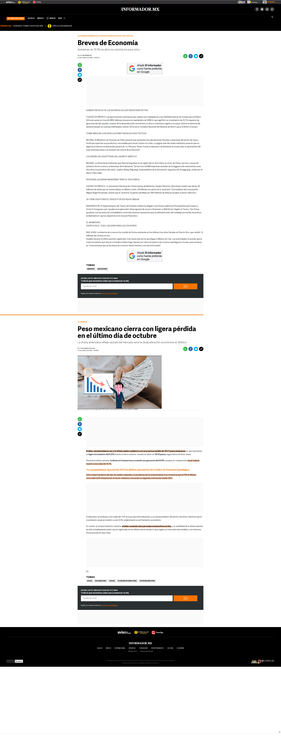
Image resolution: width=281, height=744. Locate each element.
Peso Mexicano (100, 580)
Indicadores (102, 268)
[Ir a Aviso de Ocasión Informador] (10, 1)
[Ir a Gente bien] (157, 630)
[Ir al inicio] (33, 9)
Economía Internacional (127, 580)
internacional (120, 647)
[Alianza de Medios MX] (256, 660)
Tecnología (143, 647)
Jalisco (31, 18)
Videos (53, 18)
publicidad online (146, 651)
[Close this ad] (279, 732)
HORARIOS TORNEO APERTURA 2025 (28, 25)
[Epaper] (253, 1)
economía (180, 647)
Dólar (89, 580)
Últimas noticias (16, 18)
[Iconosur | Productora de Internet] (11, 660)
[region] (140, 739)
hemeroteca (132, 651)
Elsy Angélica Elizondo (88, 348)
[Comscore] (268, 660)
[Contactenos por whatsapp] (272, 9)
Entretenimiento (157, 647)
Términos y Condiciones (110, 293)
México (40, 18)
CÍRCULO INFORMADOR (62, 25)
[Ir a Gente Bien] (35, 1)
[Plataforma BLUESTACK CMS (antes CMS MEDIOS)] (19, 660)
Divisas (112, 580)
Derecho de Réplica (139, 662)
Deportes (132, 647)
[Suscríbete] (268, 1)
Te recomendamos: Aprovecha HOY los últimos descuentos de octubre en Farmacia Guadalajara (137, 469)
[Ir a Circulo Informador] (22, 1)
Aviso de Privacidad (127, 662)
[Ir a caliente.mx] (241, 1)
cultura (170, 647)
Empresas (91, 268)
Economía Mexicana (147, 580)
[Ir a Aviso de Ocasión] (124, 630)
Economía (82, 35)
